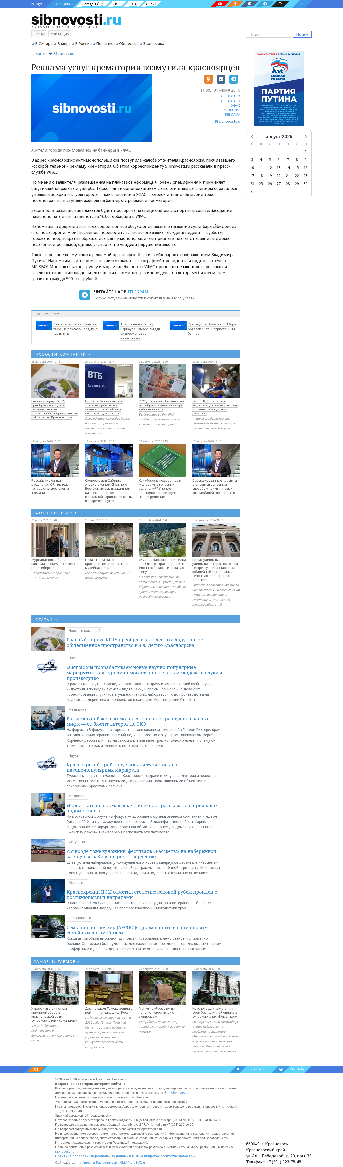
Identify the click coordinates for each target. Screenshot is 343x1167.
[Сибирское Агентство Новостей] (76, 19)
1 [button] (297, 151)
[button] (252, 136)
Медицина (77, 709)
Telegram (137, 292)
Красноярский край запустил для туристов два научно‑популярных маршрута (122, 767)
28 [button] (288, 183)
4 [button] (261, 159)
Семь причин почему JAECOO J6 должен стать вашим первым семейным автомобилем (137, 930)
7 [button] (288, 159)
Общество (129, 43)
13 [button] (279, 167)
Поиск (302, 34)
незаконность (191, 266)
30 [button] (306, 183)
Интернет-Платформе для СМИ (104, 1162)
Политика (105, 43)
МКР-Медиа (60, 34)
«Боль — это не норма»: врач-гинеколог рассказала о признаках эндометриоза (142, 808)
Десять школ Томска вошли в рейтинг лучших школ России (109, 1010)
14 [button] (288, 167)
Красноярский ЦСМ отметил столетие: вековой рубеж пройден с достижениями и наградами (142, 894)
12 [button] (270, 167)
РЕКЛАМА (232, 114)
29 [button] (297, 183)
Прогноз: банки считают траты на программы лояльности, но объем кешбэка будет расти (104, 407)
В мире (64, 43)
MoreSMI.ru (136, 1162)
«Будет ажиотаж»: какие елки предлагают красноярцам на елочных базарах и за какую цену (162, 565)
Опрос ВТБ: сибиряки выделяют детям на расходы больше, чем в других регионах (215, 407)
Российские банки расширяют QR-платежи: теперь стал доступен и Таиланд (50, 486)
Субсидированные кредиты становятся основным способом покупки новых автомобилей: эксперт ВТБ (214, 486)
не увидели (125, 244)
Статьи (39, 34)
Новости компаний (84, 630)
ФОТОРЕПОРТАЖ (56, 512)
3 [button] (252, 159)
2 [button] (306, 151)
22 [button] (297, 175)
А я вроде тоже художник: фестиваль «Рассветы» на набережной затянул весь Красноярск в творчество (141, 854)
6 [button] (279, 159)
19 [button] (270, 175)
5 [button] (270, 159)
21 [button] (288, 175)
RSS (36, 1069)
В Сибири (44, 43)
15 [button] (297, 167)
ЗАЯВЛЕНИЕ (231, 110)
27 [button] (279, 183)
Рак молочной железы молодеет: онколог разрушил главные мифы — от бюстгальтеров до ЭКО (138, 721)
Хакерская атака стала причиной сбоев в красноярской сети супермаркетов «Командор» (54, 1014)
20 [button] (279, 175)
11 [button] (261, 167)
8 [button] (297, 159)
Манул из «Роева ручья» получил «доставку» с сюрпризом (158, 1012)
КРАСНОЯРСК (63, 4)
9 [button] (306, 159)
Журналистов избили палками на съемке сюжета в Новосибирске (54, 563)
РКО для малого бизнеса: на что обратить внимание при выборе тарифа (161, 405)
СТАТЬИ (46, 619)
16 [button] (306, 167)
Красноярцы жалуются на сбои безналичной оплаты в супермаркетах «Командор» (215, 1012)
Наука (73, 657)
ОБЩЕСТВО (230, 96)
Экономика (153, 43)
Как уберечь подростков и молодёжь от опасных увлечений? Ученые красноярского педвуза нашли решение (160, 488)
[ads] (279, 90)
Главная (39, 53)
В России (83, 43)
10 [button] (252, 167)
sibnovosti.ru (180, 1093)
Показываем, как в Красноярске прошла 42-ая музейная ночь (106, 563)
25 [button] (261, 183)
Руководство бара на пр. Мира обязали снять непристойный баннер (212, 329)
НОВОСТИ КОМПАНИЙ (62, 354)
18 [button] (261, 175)
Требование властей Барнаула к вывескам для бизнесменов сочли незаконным (140, 331)
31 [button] (252, 191)
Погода (87, 4)
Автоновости (79, 917)
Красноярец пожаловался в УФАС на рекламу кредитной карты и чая (76, 329)
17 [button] (252, 175)
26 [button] (270, 183)
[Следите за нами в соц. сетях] (220, 4)
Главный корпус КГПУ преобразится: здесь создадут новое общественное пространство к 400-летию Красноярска (54, 409)
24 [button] (252, 183)
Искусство (77, 841)
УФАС (235, 105)
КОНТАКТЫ (259, 1069)
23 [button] (306, 175)
